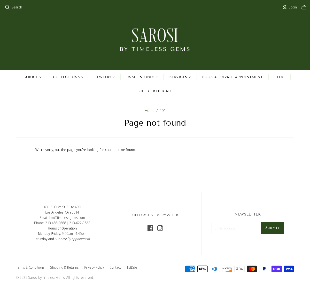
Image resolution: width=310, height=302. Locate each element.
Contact (115, 267)
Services (178, 77)
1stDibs (132, 267)
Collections (66, 77)
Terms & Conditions (30, 267)
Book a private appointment (232, 77)
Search (16, 7)
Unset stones (140, 77)
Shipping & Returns (64, 267)
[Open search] (7, 7)
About (31, 77)
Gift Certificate (155, 91)
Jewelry (103, 77)
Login (293, 7)
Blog (279, 77)
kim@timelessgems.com (67, 217)
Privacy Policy (94, 267)
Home (150, 110)
